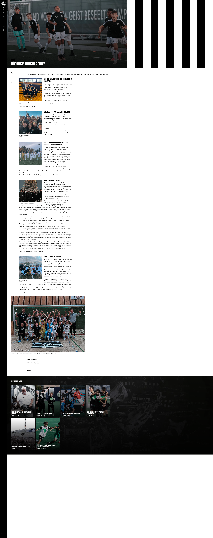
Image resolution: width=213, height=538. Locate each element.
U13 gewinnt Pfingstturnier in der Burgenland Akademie (46, 446)
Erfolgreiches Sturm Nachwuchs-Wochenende (96, 412)
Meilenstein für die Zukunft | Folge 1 (21, 446)
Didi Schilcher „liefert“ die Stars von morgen (21, 412)
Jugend (29, 370)
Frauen (13, 448)
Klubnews (14, 415)
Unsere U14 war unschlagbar (44, 413)
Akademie (64, 415)
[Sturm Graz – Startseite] (3, 3)
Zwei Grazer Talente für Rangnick (71, 413)
